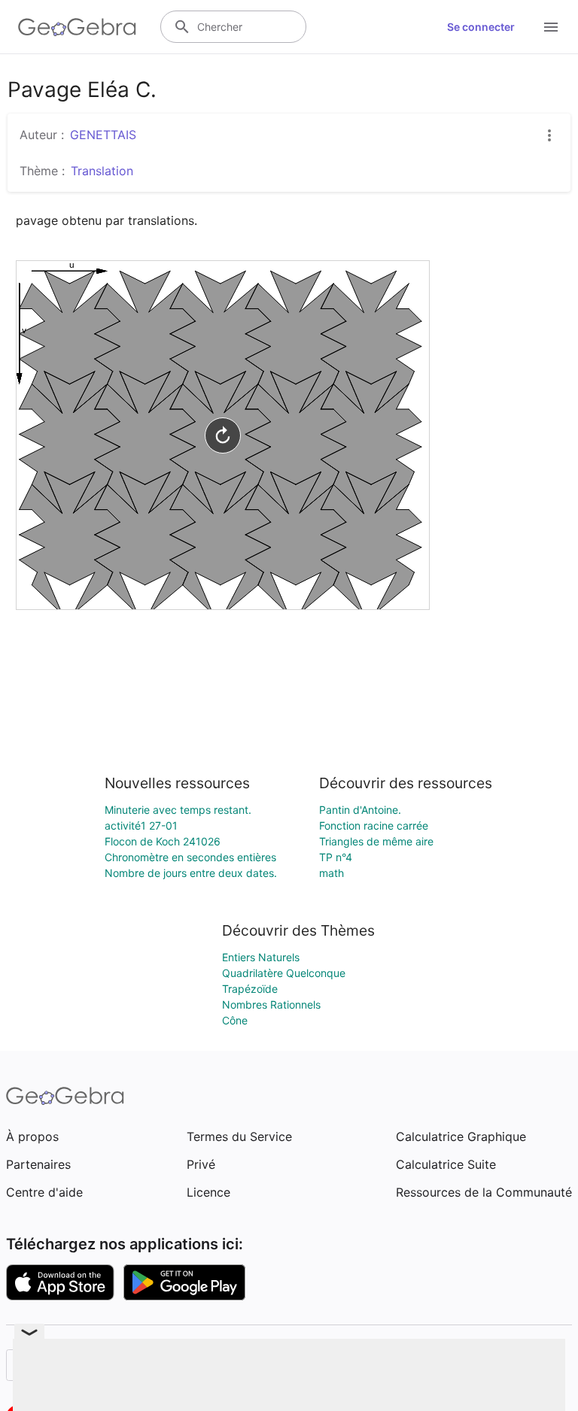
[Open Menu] (551, 27)
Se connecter (481, 26)
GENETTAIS (103, 134)
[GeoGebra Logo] (77, 27)
